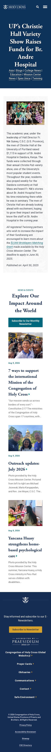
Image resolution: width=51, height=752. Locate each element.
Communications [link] (24, 680)
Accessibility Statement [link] (25, 732)
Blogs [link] (19, 70)
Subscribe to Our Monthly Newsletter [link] (25, 322)
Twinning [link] (37, 78)
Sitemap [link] (25, 739)
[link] (14, 8)
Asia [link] (11, 70)
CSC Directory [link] (25, 745)
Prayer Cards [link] (24, 664)
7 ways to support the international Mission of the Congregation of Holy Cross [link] (23, 382)
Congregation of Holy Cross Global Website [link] (25, 654)
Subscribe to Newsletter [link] (25, 629)
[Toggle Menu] (44, 7)
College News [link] (33, 70)
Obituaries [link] (24, 672)
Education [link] (16, 74)
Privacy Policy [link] (25, 725)
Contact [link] (24, 688)
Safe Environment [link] (24, 697)
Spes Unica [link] (24, 78)
